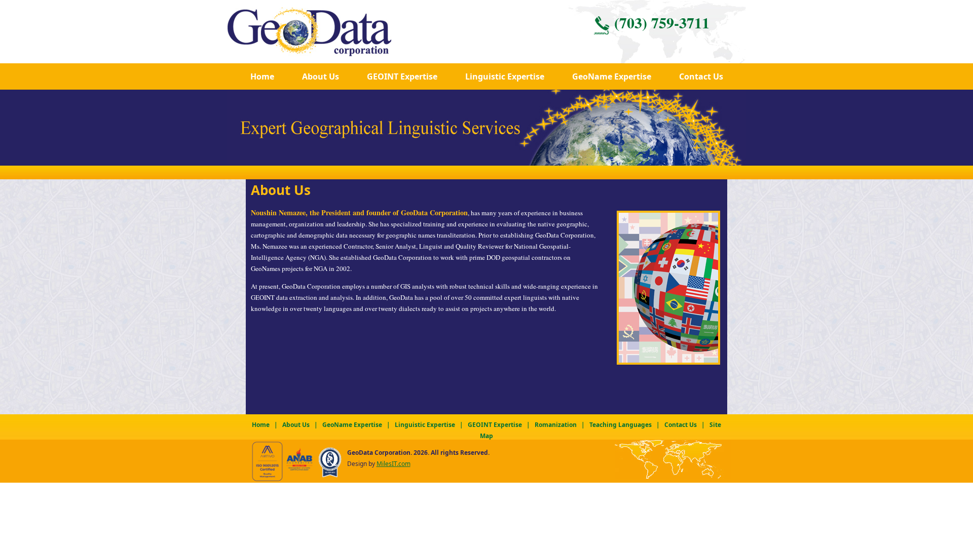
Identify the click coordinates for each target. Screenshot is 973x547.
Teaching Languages (620, 424)
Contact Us (701, 76)
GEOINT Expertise (402, 76)
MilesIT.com (393, 463)
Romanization (556, 424)
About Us (320, 76)
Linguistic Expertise (425, 424)
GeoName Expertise (611, 76)
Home (262, 76)
